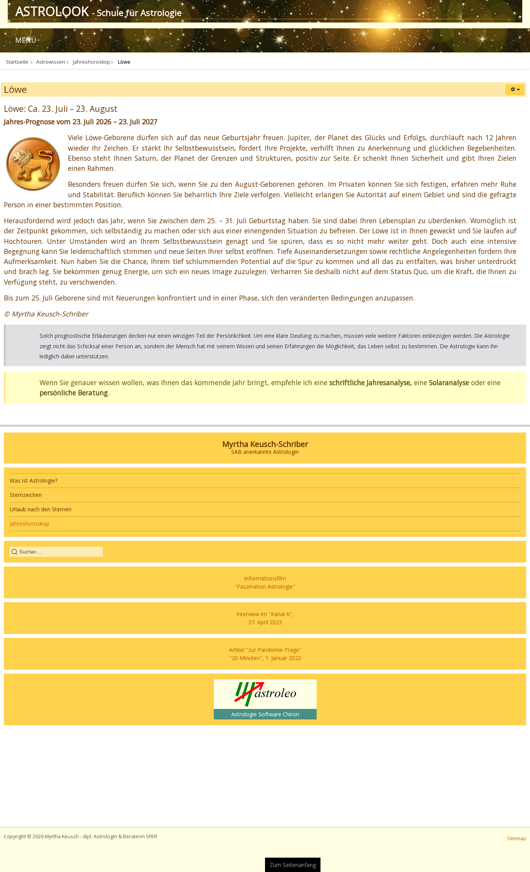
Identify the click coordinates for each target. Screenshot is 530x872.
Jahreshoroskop (91, 62)
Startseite (17, 62)
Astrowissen (50, 62)
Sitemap (516, 838)
